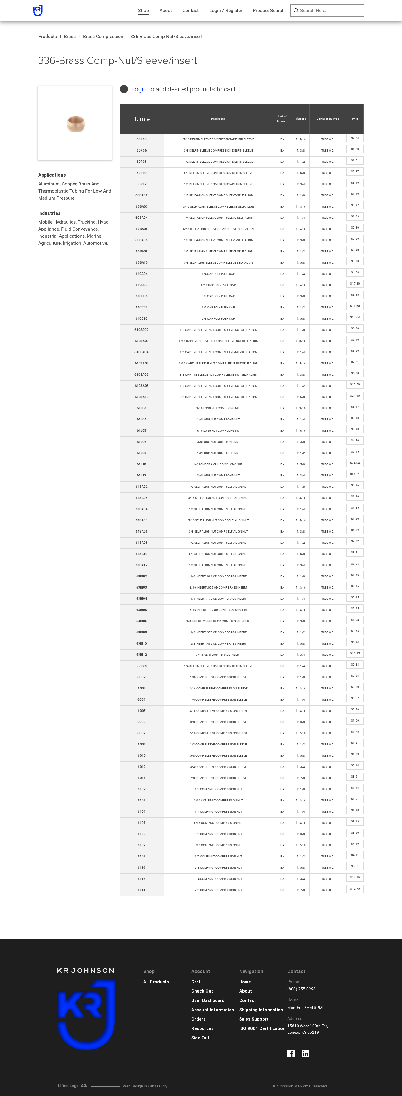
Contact (190, 10)
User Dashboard (208, 1000)
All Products (156, 982)
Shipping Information (261, 1010)
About (166, 10)
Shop (143, 10)
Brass (70, 36)
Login (139, 89)
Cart (195, 982)
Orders (198, 1019)
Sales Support (253, 1019)
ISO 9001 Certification (262, 1028)
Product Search (269, 10)
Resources (202, 1028)
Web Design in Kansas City (145, 1086)
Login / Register (225, 10)
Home (245, 982)
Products (47, 36)
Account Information (212, 1010)
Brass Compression (103, 36)
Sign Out (200, 1038)
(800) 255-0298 (301, 989)
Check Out (202, 991)
